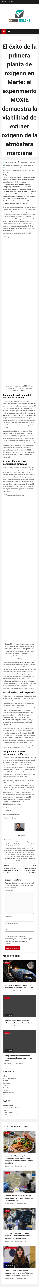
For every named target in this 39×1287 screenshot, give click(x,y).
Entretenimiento (8, 1092)
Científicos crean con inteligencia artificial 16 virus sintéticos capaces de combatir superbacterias (18, 1235)
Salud (7, 1133)
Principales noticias (9, 1078)
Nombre (8, 916)
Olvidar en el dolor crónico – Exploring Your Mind (29, 869)
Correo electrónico (12, 923)
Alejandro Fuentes (20, 991)
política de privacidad (10, 1115)
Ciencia (19, 40)
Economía (6, 1083)
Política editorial (8, 1112)
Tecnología (7, 1088)
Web (6, 930)
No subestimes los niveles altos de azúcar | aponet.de (11, 869)
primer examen (23, 431)
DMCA (5, 1110)
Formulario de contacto (11, 1108)
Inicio (5, 1076)
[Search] (35, 31)
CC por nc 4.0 (23, 391)
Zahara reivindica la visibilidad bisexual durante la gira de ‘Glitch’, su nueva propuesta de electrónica (19, 1273)
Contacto (6, 1095)
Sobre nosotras (8, 1105)
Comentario (9, 890)
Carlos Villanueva (10, 162)
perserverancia (12, 233)
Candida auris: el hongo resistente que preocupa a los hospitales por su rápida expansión (19, 1198)
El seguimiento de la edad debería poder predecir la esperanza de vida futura (18, 1058)
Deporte (6, 1090)
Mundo (5, 1081)
